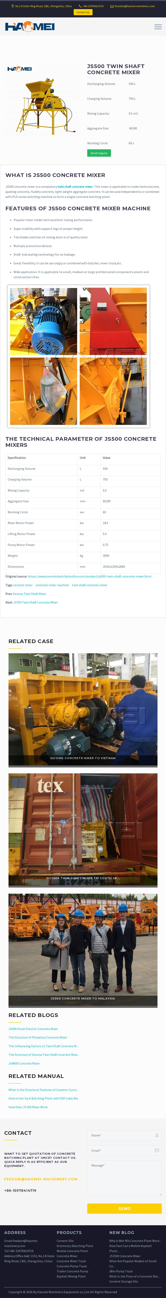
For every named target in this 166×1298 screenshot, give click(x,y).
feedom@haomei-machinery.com (135, 6)
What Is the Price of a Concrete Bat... (134, 1276)
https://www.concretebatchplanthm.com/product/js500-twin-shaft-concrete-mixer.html (89, 576)
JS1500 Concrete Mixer (124, 1256)
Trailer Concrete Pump (72, 1271)
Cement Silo (65, 1241)
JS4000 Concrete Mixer (24, 1063)
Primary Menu (158, 27)
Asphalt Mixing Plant (71, 1276)
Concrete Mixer (67, 1256)
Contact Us (83, 12)
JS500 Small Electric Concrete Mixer (33, 1029)
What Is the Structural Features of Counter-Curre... (43, 1090)
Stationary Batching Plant (75, 1246)
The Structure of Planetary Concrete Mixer (38, 1037)
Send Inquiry (98, 153)
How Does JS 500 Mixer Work (28, 1107)
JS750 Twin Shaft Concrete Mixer (35, 602)
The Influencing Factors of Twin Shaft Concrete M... (43, 1046)
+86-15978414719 (21, 1251)
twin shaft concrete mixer (89, 585)
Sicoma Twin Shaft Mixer (29, 594)
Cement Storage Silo (123, 1281)
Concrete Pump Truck (72, 1266)
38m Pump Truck (121, 1271)
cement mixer (23, 585)
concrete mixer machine (52, 585)
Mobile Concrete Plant (72, 1251)
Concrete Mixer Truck (71, 1261)
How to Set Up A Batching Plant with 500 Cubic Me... (44, 1098)
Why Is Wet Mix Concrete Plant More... (135, 1241)
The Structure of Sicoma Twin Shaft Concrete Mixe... (44, 1055)
